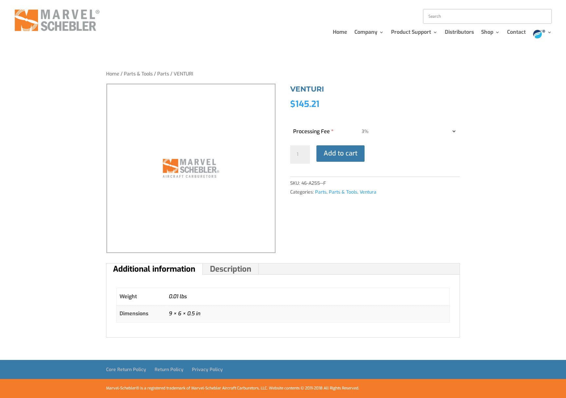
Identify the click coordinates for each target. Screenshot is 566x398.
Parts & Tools (138, 74)
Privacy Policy (207, 370)
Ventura (368, 192)
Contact (516, 32)
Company (365, 32)
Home (340, 32)
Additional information (154, 269)
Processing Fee (313, 131)
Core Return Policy (126, 370)
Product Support (411, 32)
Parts (163, 74)
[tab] (154, 269)
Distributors (459, 32)
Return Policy (169, 370)
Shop (487, 32)
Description (230, 269)
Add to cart (340, 153)
